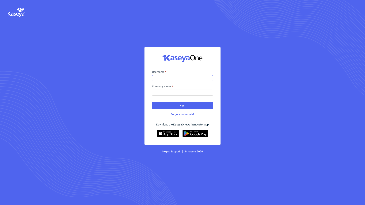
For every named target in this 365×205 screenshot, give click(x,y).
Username (159, 71)
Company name (162, 86)
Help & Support (171, 151)
